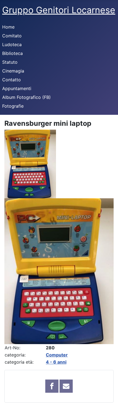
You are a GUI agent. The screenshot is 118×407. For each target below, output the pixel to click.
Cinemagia (13, 71)
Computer (57, 355)
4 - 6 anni (56, 362)
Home (8, 27)
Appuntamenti (16, 88)
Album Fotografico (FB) (26, 97)
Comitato (12, 35)
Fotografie (13, 106)
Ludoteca (12, 44)
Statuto (10, 62)
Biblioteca (12, 53)
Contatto (11, 79)
